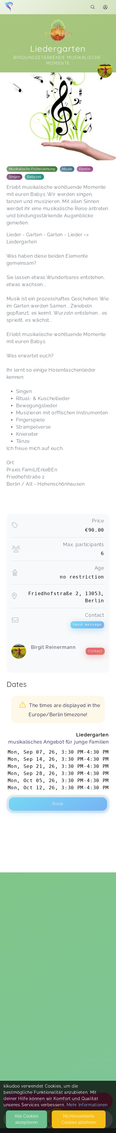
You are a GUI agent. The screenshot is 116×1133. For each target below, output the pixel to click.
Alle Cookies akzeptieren (26, 1119)
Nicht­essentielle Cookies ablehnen (79, 1119)
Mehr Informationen (87, 1104)
